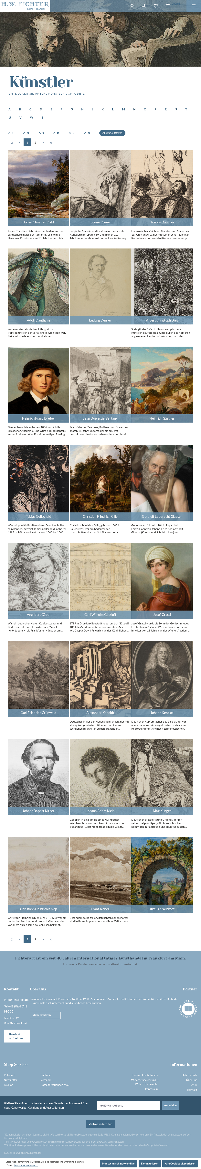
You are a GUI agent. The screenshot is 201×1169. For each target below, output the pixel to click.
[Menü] (193, 6)
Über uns (191, 1079)
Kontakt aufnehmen (17, 1036)
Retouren (9, 1075)
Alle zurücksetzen (112, 132)
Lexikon (8, 1084)
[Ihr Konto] (143, 6)
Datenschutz (189, 1075)
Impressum (152, 1088)
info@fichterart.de (16, 999)
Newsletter (10, 1079)
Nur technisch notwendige (118, 1163)
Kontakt (192, 1089)
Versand (46, 1079)
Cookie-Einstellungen (145, 1075)
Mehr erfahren (41, 1015)
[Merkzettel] (156, 6)
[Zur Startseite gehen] (25, 6)
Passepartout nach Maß (55, 1084)
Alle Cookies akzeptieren (180, 1163)
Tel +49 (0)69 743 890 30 (15, 1008)
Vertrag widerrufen (100, 1124)
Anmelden (170, 1105)
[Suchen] (131, 6)
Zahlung (46, 1075)
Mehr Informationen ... (26, 1165)
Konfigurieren (149, 1163)
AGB (194, 1084)
